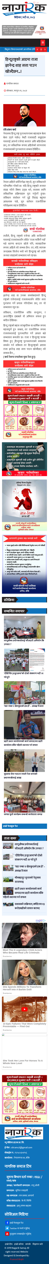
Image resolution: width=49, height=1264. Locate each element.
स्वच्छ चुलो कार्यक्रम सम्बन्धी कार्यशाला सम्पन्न (23, 814)
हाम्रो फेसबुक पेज (16, 1223)
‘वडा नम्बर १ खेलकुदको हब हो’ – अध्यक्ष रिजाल (24, 706)
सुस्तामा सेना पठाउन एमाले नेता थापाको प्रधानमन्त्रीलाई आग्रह (20, 776)
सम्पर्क (28, 1244)
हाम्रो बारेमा (19, 1244)
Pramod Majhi (17, 1259)
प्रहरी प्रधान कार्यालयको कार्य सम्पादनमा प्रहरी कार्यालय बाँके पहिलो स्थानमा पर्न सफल (23, 743)
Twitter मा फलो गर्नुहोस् (20, 1228)
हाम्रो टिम (8, 1244)
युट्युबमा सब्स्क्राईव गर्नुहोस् (20, 1234)
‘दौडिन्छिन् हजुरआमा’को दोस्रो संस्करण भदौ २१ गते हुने (23, 675)
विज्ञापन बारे (38, 1244)
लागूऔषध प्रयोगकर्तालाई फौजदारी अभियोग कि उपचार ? (24, 642)
